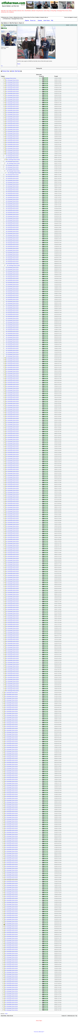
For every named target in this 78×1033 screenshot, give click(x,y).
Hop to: (21, 23)
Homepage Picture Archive (10, 78)
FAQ (52, 20)
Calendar (40, 20)
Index (12, 71)
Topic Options (4, 23)
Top (1, 65)
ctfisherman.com (4, 17)
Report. (18, 63)
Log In (75, 17)
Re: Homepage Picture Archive (12, 80)
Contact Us (64, 1015)
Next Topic (17, 71)
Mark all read (10, 1015)
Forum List (32, 20)
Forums (11, 17)
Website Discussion (18, 17)
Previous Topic (5, 71)
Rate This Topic (13, 23)
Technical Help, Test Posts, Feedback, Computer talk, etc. (35, 17)
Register (27, 20)
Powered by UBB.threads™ (39, 1031)
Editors (6, 1013)
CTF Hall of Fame (7, 18)
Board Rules (3, 1015)
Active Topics (46, 20)
